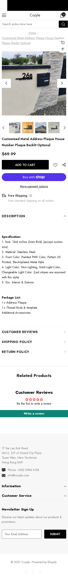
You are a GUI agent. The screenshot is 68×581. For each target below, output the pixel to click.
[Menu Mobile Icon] (4, 15)
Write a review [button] (34, 413)
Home (32, 33)
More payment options (34, 186)
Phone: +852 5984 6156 (23, 470)
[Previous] (6, 83)
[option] (34, 83)
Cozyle (35, 15)
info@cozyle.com (18, 475)
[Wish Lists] (55, 164)
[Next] (61, 83)
